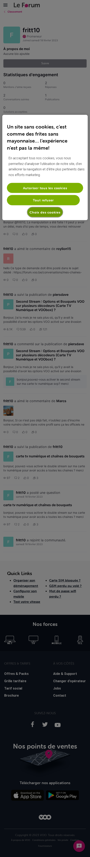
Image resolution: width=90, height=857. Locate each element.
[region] (45, 167)
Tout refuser (43, 200)
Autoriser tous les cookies (45, 188)
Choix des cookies (45, 212)
